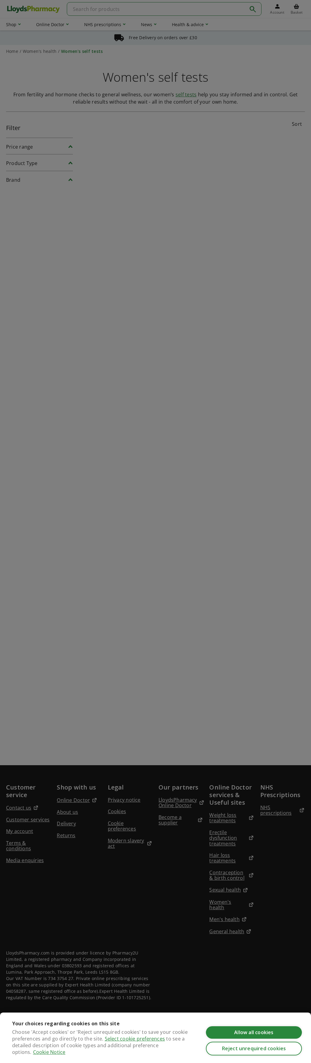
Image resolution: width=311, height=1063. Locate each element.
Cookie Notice (49, 1052)
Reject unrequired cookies (254, 1048)
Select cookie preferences (135, 1038)
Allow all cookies (253, 1032)
